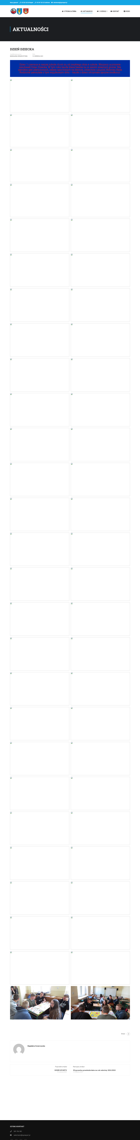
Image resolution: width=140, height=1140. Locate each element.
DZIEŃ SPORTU (61, 1070)
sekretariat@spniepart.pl (60, 2)
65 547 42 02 (40, 2)
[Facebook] (128, 1033)
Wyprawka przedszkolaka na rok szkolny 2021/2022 (94, 1070)
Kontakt (116, 11)
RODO (128, 11)
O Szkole (103, 11)
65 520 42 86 (25, 2)
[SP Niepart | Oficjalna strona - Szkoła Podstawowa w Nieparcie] (20, 12)
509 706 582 (18, 1131)
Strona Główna (70, 11)
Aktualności (87, 11)
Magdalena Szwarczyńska (18, 56)
